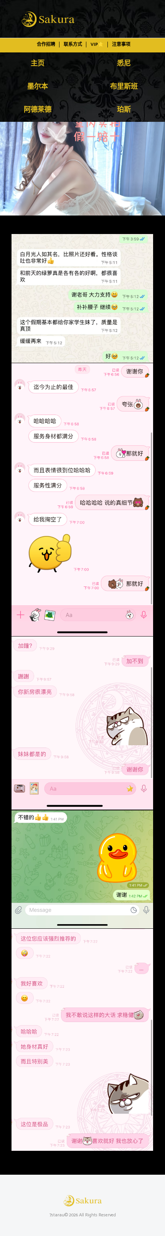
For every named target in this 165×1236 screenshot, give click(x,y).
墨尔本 (37, 87)
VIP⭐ (97, 44)
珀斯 (124, 110)
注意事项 (121, 44)
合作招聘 (46, 44)
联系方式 (73, 44)
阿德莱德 (37, 110)
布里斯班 (124, 87)
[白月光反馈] (82, 169)
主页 (38, 63)
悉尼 (124, 63)
